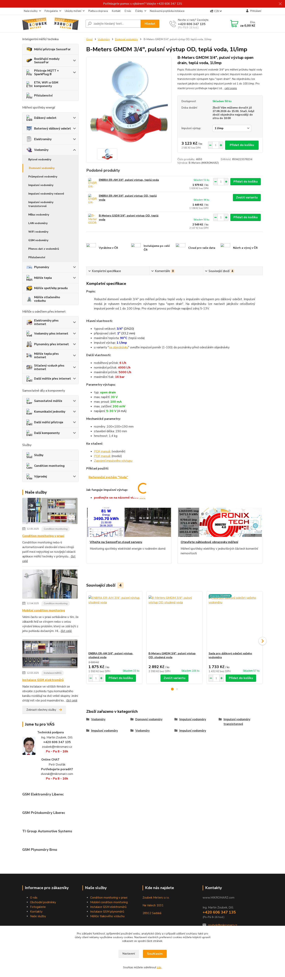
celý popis (231, 88)
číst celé (66, 631)
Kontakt (116, 11)
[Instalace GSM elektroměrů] (50, 654)
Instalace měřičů (52, 673)
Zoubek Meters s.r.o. (155, 898)
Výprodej (40, 476)
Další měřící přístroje (48, 422)
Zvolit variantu (247, 197)
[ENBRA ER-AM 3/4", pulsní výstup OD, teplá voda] (92, 199)
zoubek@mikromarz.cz (222, 925)
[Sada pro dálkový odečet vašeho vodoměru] (235, 621)
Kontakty (36, 912)
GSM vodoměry (38, 240)
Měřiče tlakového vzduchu (107, 916)
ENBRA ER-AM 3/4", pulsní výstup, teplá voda (129, 180)
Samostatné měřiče (48, 401)
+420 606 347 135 (192, 24)
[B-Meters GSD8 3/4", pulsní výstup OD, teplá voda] (92, 219)
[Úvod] (52, 23)
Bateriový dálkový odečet (52, 128)
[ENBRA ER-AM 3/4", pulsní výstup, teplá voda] (92, 183)
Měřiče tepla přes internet (46, 355)
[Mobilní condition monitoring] (50, 585)
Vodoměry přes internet (51, 334)
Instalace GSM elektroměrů (43, 680)
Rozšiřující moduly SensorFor (47, 60)
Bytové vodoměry (39, 159)
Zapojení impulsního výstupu (113, 461)
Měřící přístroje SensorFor (52, 49)
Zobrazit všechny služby (41, 710)
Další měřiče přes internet (52, 379)
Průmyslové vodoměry (42, 176)
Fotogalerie (51, 11)
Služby (38, 455)
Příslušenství (43, 95)
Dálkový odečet (45, 118)
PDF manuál (102, 451)
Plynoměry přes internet (51, 344)
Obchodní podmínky (43, 902)
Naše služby (31, 11)
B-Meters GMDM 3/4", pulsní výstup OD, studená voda (172, 655)
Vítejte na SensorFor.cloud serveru (116, 542)
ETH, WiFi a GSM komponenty (46, 84)
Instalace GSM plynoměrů (107, 912)
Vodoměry (41, 150)
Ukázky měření (73, 11)
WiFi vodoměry (38, 232)
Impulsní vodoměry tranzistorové (40, 204)
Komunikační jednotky (49, 412)
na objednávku (118, 347)
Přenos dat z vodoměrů (43, 249)
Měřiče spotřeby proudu (51, 288)
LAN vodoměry (38, 223)
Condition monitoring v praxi (43, 536)
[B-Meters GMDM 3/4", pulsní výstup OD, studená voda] (174, 621)
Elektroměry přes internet (46, 322)
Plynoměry (41, 267)
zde (159, 967)
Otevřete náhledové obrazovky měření (209, 542)
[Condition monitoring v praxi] (50, 511)
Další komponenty (47, 433)
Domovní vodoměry (41, 168)
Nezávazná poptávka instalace (167, 11)
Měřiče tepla (43, 278)
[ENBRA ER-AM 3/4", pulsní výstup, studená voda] (114, 621)
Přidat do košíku (242, 145)
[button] (172, 689)
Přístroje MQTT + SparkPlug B (46, 72)
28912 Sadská (151, 913)
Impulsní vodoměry (40, 185)
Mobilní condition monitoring (43, 610)
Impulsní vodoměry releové (46, 194)
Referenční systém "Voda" (108, 477)
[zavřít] (280, 4)
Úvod (89, 39)
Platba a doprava (98, 11)
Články (139, 11)
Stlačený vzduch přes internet (49, 367)
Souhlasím (155, 954)
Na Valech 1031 (152, 905)
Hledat (150, 24)
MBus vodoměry (38, 214)
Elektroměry (43, 139)
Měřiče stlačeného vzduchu (47, 299)
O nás (127, 11)
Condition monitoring (49, 466)
